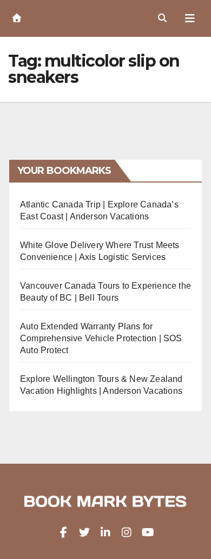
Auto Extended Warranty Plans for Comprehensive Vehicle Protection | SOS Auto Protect (101, 338)
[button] (162, 18)
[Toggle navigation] (189, 18)
